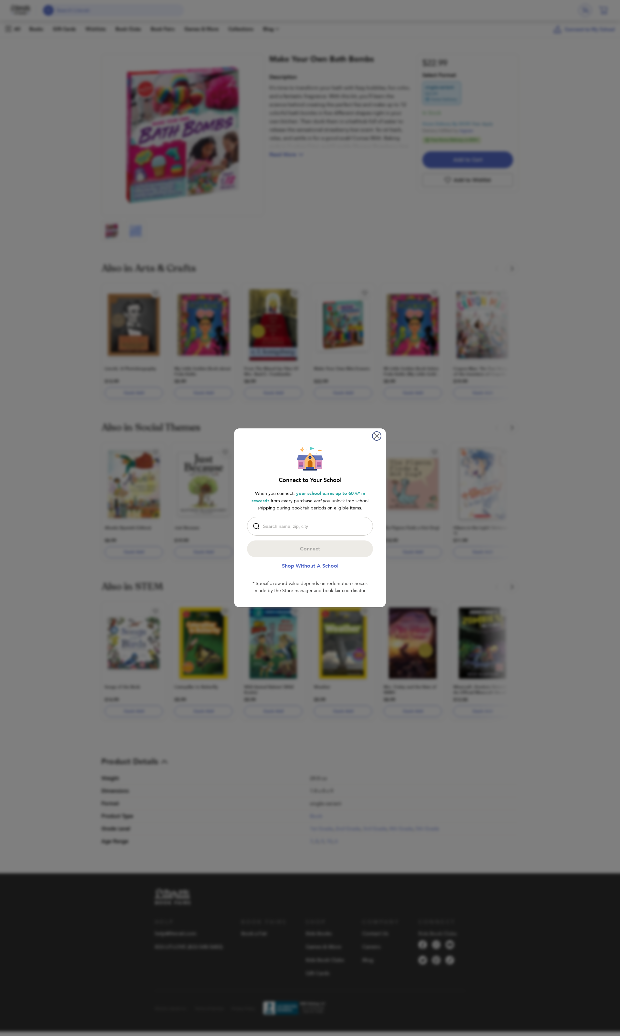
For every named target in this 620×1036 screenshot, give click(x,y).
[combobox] (311, 526)
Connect (310, 548)
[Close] (376, 436)
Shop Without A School (310, 565)
